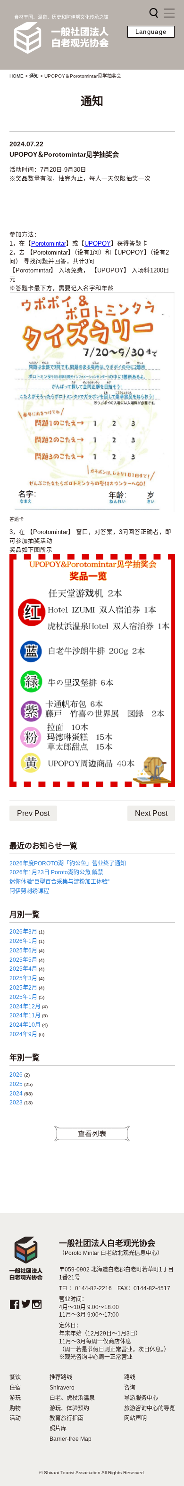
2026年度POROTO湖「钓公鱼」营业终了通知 (67, 863)
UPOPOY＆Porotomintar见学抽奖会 (64, 154)
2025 (16, 1084)
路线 (129, 1377)
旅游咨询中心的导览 (149, 1408)
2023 (16, 1102)
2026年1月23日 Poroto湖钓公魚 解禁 (56, 872)
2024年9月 (23, 1034)
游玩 (15, 1398)
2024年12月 (25, 1006)
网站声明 (135, 1418)
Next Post (151, 813)
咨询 (129, 1387)
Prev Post (33, 813)
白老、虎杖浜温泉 (72, 1398)
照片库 (58, 1428)
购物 (15, 1408)
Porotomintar (48, 243)
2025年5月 (23, 960)
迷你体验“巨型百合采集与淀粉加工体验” (59, 882)
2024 (16, 1093)
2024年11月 (25, 1015)
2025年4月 (23, 969)
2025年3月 (23, 978)
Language (151, 31)
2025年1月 (23, 997)
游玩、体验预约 (69, 1408)
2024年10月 (25, 1025)
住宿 (15, 1387)
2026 (16, 1074)
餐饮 (15, 1377)
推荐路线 (61, 1377)
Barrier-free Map (71, 1439)
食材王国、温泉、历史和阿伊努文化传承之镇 (61, 17)
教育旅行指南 (67, 1418)
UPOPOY (97, 243)
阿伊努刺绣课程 (29, 891)
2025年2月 (23, 987)
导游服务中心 (141, 1398)
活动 (15, 1418)
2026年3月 (23, 931)
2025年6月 (23, 950)
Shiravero (62, 1387)
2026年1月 (23, 941)
